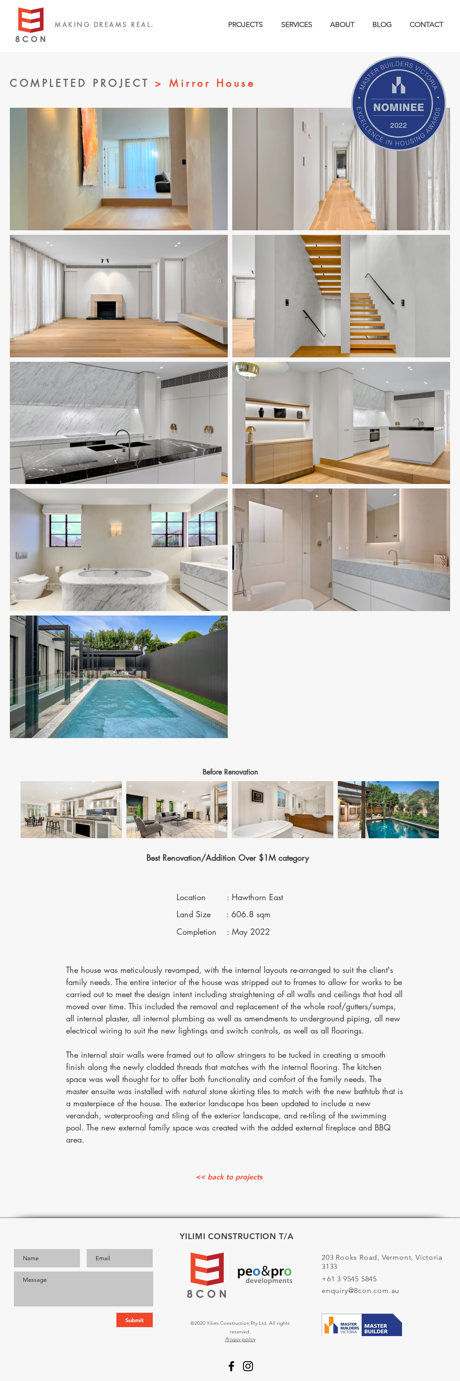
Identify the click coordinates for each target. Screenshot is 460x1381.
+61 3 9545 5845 (349, 1279)
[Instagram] (248, 1366)
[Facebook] (231, 1366)
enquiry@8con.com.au (360, 1290)
